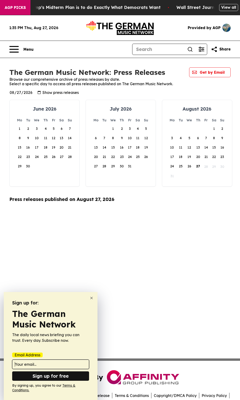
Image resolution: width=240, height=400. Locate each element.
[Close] (91, 298)
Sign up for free (51, 376)
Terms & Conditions (132, 395)
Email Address (27, 355)
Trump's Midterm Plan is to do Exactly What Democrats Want (94, 7)
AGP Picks (15, 7)
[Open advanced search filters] (201, 49)
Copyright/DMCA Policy (175, 395)
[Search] (190, 49)
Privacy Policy (214, 395)
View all (228, 7)
